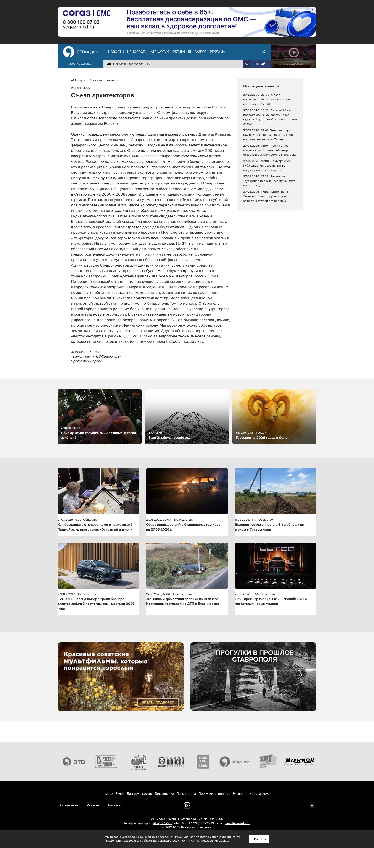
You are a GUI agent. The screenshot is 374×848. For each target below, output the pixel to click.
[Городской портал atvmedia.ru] (235, 762)
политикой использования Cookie (204, 840)
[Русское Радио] (106, 762)
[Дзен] (312, 805)
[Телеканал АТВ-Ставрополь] (74, 762)
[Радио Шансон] (171, 762)
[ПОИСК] (264, 52)
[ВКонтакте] (255, 805)
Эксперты (240, 794)
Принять (259, 839)
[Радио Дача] (203, 762)
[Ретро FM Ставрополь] (138, 762)
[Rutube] (302, 805)
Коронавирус (259, 794)
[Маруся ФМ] (300, 762)
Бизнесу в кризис (139, 794)
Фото (109, 794)
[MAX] (283, 805)
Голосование (164, 794)
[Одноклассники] (274, 805)
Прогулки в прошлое (214, 794)
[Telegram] (264, 805)
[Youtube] (293, 805)
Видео (119, 794)
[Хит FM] (268, 762)
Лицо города (186, 794)
